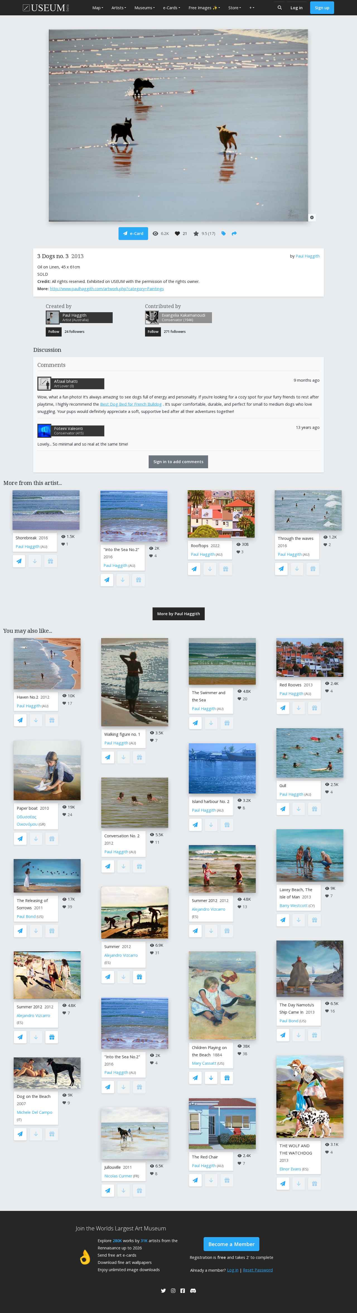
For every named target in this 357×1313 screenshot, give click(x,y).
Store (233, 7)
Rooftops (199, 545)
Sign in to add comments (178, 461)
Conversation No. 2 (121, 835)
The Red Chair (205, 1157)
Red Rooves (290, 684)
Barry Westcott (293, 905)
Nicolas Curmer (118, 1176)
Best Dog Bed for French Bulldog (131, 404)
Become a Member (231, 1244)
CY (312, 905)
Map (96, 7)
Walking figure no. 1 (122, 734)
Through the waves (295, 538)
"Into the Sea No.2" (121, 549)
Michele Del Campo (34, 1112)
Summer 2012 (29, 1006)
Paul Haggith (308, 256)
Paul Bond (26, 916)
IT (19, 1119)
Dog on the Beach (33, 1096)
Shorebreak (26, 537)
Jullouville (112, 1167)
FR (136, 1176)
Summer (112, 946)
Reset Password (258, 1270)
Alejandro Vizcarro (33, 1015)
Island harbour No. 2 (210, 801)
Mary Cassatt (204, 1063)
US (40, 916)
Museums (143, 7)
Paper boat (27, 808)
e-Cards (170, 7)
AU (44, 546)
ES (20, 1022)
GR (42, 824)
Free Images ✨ (203, 7)
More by (178, 613)
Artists (118, 7)
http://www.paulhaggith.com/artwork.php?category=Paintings (107, 288)
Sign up (322, 7)
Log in (297, 7)
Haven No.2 (27, 697)
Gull (282, 785)
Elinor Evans (290, 1169)
